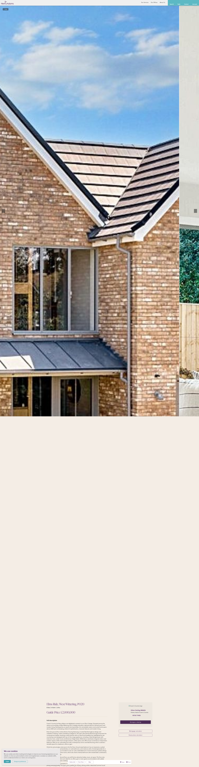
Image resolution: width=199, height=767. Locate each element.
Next (195, 211)
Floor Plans (81, 762)
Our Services (144, 2)
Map (90, 762)
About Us (162, 2)
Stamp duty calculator (135, 735)
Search (172, 4)
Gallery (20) (72, 762)
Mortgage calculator (135, 731)
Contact (186, 4)
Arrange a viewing (135, 722)
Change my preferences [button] (20, 761)
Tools (179, 4)
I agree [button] (7, 761)
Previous (3, 211)
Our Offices (154, 2)
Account (194, 4)
